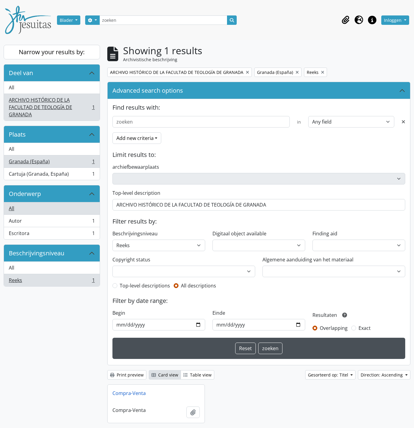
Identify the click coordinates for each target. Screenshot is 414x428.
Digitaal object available (239, 233)
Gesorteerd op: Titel (328, 375)
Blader (67, 20)
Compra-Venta (129, 393)
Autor (51, 222)
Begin (118, 313)
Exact (365, 328)
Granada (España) (51, 163)
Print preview (129, 375)
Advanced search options (147, 90)
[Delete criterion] (403, 121)
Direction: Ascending (382, 375)
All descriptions (198, 285)
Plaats (17, 134)
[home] (30, 20)
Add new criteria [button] (135, 138)
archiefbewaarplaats (135, 167)
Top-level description (136, 193)
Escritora (51, 234)
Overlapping (334, 328)
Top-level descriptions (145, 285)
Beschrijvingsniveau (36, 253)
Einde (218, 313)
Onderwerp (25, 194)
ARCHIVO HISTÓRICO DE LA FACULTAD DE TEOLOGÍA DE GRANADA (51, 107)
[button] (345, 20)
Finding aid (324, 233)
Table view (200, 375)
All (11, 87)
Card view (167, 375)
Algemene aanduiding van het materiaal (307, 259)
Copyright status (131, 259)
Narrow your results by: (52, 52)
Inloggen (393, 20)
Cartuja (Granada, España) (51, 175)
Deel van (21, 73)
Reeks (51, 281)
